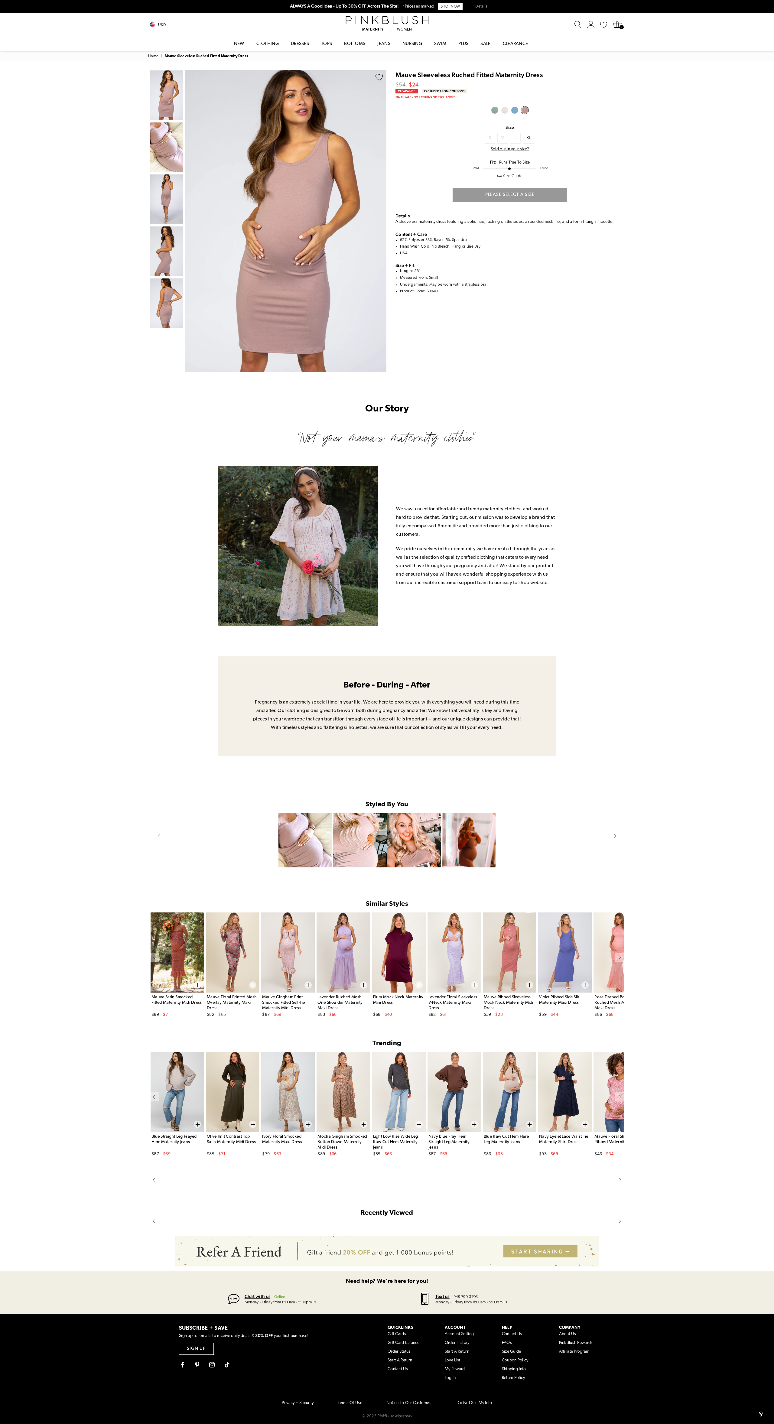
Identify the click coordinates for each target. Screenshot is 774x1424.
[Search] (578, 24)
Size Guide (511, 1351)
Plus (463, 44)
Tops (326, 44)
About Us (567, 1334)
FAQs (507, 1343)
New (239, 44)
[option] (285, 221)
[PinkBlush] (387, 20)
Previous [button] (191, 221)
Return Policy (513, 1378)
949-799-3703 (466, 1297)
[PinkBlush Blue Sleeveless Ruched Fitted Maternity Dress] (515, 110)
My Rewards (456, 1369)
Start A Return (400, 1360)
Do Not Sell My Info (474, 1403)
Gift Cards (397, 1334)
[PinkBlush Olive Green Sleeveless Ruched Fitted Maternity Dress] (495, 110)
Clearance (515, 44)
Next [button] (380, 221)
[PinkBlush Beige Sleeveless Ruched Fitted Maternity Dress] (505, 110)
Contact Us (398, 1369)
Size (510, 127)
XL (528, 138)
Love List (452, 1360)
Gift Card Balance (404, 1343)
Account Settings (460, 1334)
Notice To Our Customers (409, 1403)
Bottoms (354, 44)
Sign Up (196, 1349)
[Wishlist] (603, 24)
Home (153, 56)
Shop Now (450, 6)
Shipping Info (514, 1369)
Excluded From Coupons (444, 91)
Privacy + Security (298, 1403)
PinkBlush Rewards (576, 1343)
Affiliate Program (574, 1351)
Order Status (399, 1351)
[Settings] (591, 24)
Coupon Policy (515, 1360)
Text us (442, 1296)
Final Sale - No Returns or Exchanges (425, 97)
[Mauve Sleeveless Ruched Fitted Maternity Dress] (524, 110)
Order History (457, 1343)
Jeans (383, 44)
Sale (485, 44)
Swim (440, 44)
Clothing (267, 44)
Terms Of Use (350, 1403)
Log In (450, 1378)
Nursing (412, 44)
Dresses (300, 44)
